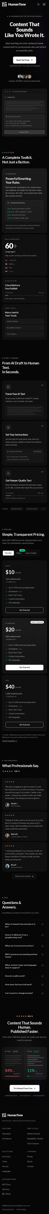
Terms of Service (8, 1209)
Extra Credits (31, 553)
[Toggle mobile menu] (44, 4)
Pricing (30, 1156)
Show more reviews (23, 876)
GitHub (8, 1194)
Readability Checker (35, 1139)
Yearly (19, 552)
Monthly (8, 553)
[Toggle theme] (38, 4)
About (29, 1161)
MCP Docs (6, 1184)
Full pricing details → (9, 741)
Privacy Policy (21, 1209)
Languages (6, 1171)
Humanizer (6, 1134)
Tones (4, 1161)
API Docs (6, 1189)
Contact (30, 1166)
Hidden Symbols (33, 1134)
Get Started (24, 610)
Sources (5, 1166)
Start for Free (23, 60)
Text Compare (33, 1143)
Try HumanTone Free (22, 1088)
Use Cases (6, 1156)
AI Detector (7, 1139)
